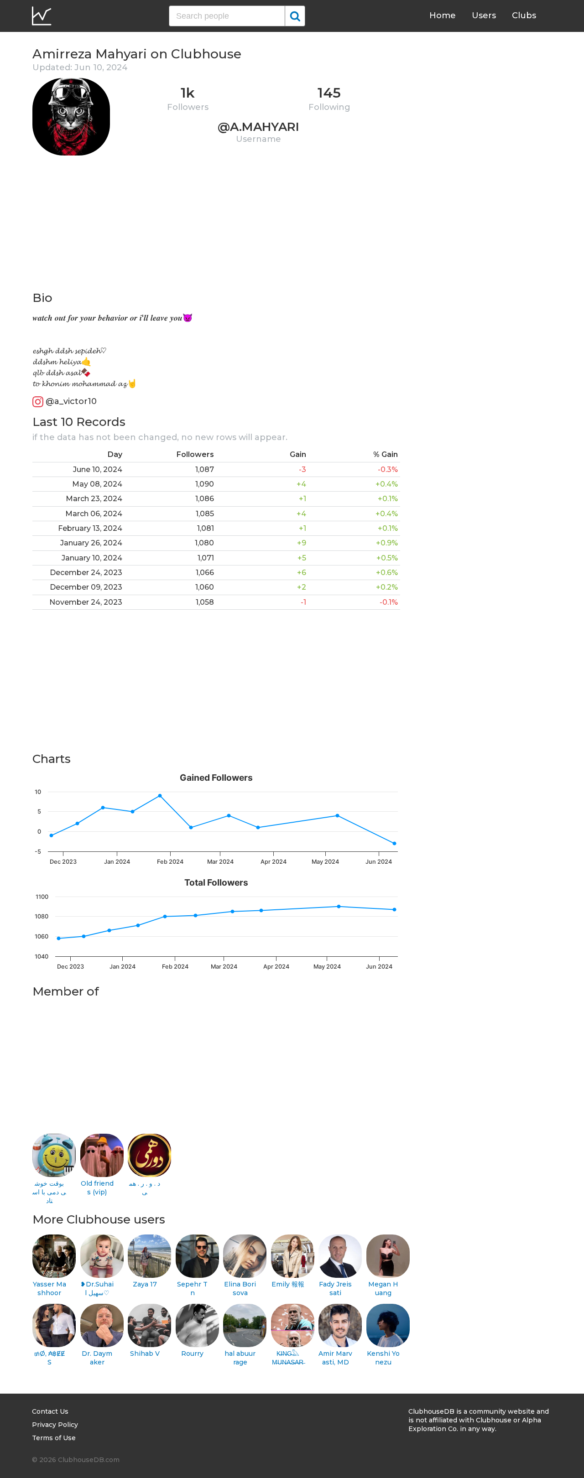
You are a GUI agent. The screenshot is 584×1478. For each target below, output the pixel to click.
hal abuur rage (240, 1357)
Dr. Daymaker (97, 1357)
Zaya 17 (145, 1284)
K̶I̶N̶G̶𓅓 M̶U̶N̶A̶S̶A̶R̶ (287, 1357)
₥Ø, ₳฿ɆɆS (49, 1357)
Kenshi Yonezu (383, 1357)
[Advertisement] (216, 226)
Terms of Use (54, 1438)
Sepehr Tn (192, 1288)
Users (484, 15)
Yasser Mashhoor (49, 1288)
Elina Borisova (240, 1288)
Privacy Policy (55, 1425)
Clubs (524, 15)
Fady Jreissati (335, 1288)
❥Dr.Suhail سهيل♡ (97, 1288)
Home (442, 15)
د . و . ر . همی (144, 1187)
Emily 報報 (287, 1284)
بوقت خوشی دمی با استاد (49, 1191)
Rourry (192, 1353)
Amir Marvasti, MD (335, 1357)
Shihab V (145, 1353)
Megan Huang (383, 1288)
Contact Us (50, 1411)
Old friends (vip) (97, 1187)
